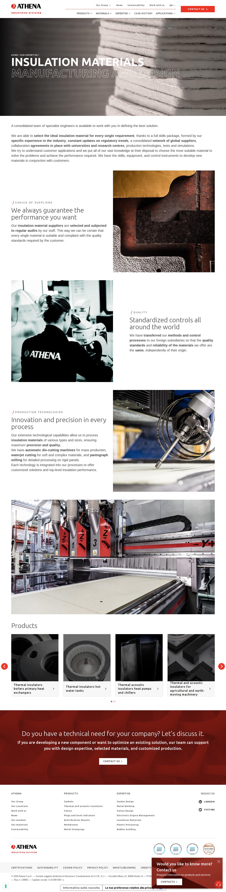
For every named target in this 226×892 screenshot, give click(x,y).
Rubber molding (126, 829)
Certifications (21, 867)
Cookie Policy (72, 867)
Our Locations (19, 806)
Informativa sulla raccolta (81, 887)
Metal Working (125, 806)
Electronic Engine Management (136, 815)
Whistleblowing (124, 867)
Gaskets (68, 801)
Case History (143, 13)
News (119, 5)
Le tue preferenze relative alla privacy (129, 887)
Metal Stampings (74, 829)
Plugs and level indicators (79, 815)
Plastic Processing (128, 824)
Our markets (18, 820)
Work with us (157, 5)
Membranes (71, 824)
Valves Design (125, 811)
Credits (146, 867)
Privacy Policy (97, 867)
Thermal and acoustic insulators (83, 806)
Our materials (19, 824)
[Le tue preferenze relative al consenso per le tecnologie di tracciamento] (6, 886)
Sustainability (136, 5)
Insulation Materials (129, 820)
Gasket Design (125, 801)
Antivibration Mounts (77, 820)
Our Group (17, 801)
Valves (68, 811)
